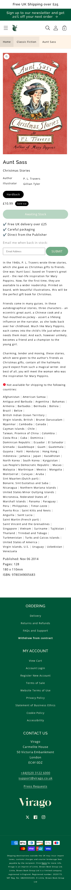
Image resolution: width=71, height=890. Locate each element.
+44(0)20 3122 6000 (35, 773)
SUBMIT (57, 251)
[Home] (15, 28)
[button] (6, 28)
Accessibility (35, 720)
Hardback (13, 194)
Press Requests (35, 786)
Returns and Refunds (35, 623)
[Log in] (56, 28)
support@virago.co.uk (35, 778)
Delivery (35, 615)
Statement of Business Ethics (35, 705)
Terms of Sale (35, 683)
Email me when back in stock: (25, 243)
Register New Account (35, 675)
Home (7, 41)
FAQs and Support (35, 630)
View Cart (35, 660)
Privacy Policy (35, 698)
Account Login (35, 668)
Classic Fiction (26, 41)
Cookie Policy (35, 713)
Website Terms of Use (35, 690)
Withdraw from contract (35, 638)
